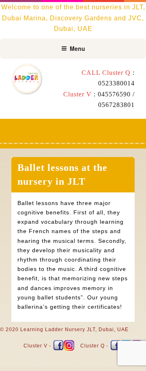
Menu (77, 48)
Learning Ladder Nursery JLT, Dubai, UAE (74, 329)
